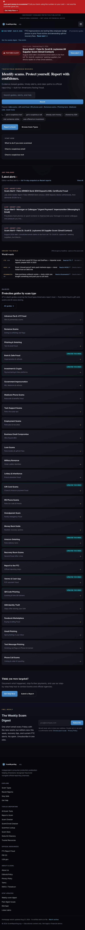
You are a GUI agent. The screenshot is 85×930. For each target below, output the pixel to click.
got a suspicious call (34, 115)
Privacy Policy (72, 730)
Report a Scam (10, 127)
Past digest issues (8, 902)
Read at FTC (68, 260)
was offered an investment (33, 119)
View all (80, 180)
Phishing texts (62, 107)
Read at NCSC (64, 267)
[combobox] (18, 95)
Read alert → (42, 36)
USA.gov (5, 859)
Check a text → (76, 267)
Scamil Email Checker (10, 824)
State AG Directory (9, 836)
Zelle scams (12, 107)
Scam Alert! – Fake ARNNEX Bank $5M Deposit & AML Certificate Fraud (36, 191)
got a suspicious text (14, 115)
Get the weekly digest (9, 40)
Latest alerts (6, 910)
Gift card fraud (23, 107)
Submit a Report (27, 694)
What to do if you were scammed (18, 143)
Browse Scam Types (30, 127)
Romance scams (50, 107)
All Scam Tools (7, 811)
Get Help (5, 800)
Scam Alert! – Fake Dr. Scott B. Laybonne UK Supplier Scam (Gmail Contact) (44, 50)
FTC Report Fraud (8, 851)
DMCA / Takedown (9, 887)
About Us (5, 870)
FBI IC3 (4, 855)
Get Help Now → (11, 10)
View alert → (76, 53)
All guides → (9, 306)
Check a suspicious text (14, 155)
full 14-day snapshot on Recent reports (36, 180)
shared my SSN (71, 115)
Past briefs (22, 40)
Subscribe (77, 723)
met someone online (11, 119)
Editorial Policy (7, 874)
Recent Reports (7, 792)
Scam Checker (7, 819)
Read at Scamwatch (62, 274)
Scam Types (6, 788)
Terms (4, 883)
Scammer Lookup (8, 828)
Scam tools (10, 110)
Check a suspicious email (15, 149)
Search (42, 102)
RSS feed (5, 906)
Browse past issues (60, 730)
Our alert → (77, 260)
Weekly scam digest (9, 898)
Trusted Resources (9, 840)
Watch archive (54, 919)
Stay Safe (5, 796)
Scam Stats (6, 832)
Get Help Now (9, 694)
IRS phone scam (36, 107)
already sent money (53, 115)
